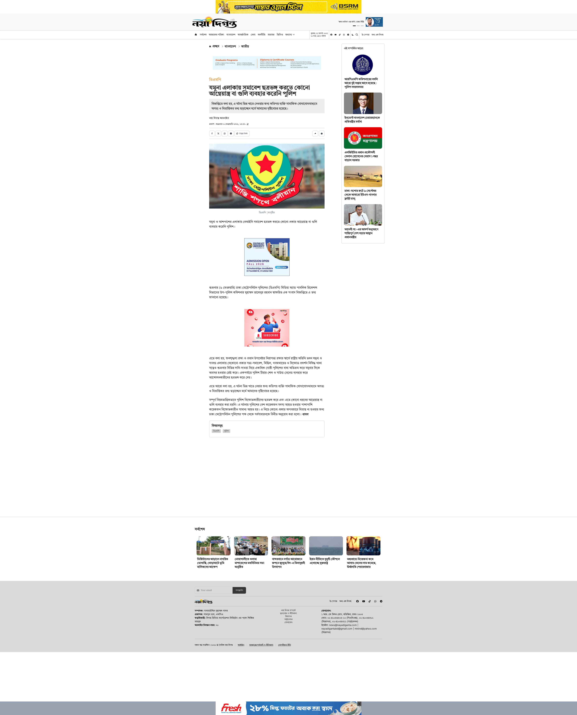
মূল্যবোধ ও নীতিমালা (288, 655)
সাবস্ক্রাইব (239, 632)
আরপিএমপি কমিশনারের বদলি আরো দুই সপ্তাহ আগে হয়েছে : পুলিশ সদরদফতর (361, 83)
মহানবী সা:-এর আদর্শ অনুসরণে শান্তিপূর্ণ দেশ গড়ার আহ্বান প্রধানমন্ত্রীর (361, 233)
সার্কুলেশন (288, 661)
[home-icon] (196, 34)
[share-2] (218, 133)
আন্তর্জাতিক (243, 34)
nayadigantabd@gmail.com (336, 670)
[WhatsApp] (344, 34)
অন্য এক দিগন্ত (377, 34)
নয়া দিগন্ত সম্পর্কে (288, 652)
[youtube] (335, 34)
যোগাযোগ (288, 664)
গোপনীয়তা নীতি (284, 687)
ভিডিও (280, 34)
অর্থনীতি (261, 34)
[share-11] (315, 133)
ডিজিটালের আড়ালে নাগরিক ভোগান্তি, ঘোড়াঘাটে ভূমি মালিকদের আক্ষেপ (212, 605)
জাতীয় (245, 46)
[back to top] (571, 695)
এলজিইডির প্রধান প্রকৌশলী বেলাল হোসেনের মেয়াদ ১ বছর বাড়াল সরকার (361, 156)
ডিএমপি (216, 431)
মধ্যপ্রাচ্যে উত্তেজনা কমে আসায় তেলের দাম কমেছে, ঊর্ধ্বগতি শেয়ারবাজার (361, 605)
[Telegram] (348, 34)
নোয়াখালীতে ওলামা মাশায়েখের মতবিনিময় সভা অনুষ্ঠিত (249, 605)
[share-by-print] (322, 133)
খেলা (253, 34)
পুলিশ (226, 431)
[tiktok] (340, 34)
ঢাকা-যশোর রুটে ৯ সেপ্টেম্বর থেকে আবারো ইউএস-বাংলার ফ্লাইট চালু (361, 194)
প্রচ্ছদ (215, 46)
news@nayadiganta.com (343, 666)
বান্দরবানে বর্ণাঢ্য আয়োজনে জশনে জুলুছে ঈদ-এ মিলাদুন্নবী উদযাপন (288, 605)
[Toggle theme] (353, 34)
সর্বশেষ (203, 34)
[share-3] (224, 133)
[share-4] (231, 133)
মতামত (271, 34)
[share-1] (212, 133)
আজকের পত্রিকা (216, 34)
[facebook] (331, 34)
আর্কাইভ (241, 687)
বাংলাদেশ (230, 34)
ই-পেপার (365, 34)
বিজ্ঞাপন (288, 658)
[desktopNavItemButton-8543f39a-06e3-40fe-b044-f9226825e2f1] (293, 34)
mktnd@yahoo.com (366, 670)
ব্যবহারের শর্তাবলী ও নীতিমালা (261, 687)
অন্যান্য (288, 34)
